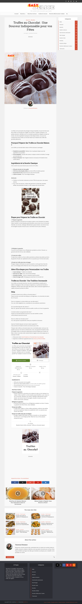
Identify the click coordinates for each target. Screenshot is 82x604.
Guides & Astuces (43, 13)
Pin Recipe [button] (40, 360)
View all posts (10, 557)
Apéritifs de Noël (16, 478)
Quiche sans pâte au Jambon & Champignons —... (22, 517)
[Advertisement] (30, 44)
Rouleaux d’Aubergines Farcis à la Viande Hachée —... (22, 525)
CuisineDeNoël (25, 478)
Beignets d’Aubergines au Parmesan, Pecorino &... (47, 524)
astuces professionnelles (39, 338)
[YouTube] (67, 565)
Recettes (22, 13)
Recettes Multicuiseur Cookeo (56, 13)
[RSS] (73, 565)
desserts (28, 20)
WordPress (25, 602)
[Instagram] (57, 565)
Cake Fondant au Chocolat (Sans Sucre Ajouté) (32, 337)
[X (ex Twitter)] (60, 565)
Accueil (16, 13)
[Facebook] (63, 565)
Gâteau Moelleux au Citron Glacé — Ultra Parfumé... (22, 531)
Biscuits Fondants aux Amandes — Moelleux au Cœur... (47, 532)
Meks (17, 602)
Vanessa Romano (33, 33)
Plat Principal (22, 514)
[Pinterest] (70, 565)
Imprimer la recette (21, 360)
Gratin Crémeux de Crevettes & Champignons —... (47, 517)
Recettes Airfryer (32, 13)
